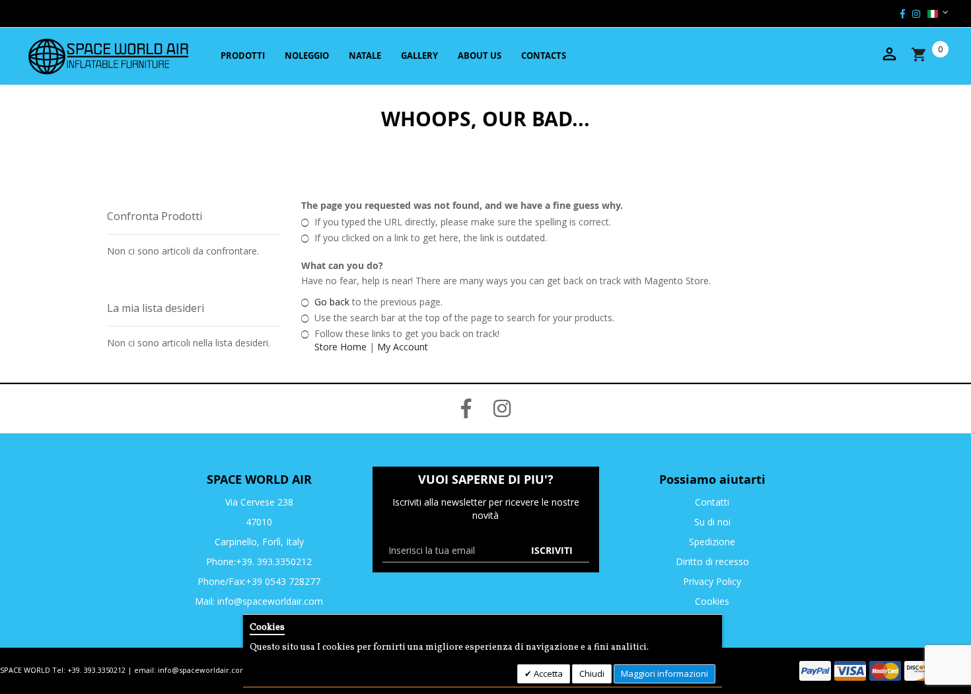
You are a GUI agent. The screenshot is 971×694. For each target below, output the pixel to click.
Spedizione (712, 541)
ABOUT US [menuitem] (479, 55)
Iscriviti (552, 550)
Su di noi (712, 522)
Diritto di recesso (712, 561)
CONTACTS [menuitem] (543, 55)
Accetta (547, 673)
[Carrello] (931, 54)
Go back (331, 301)
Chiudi (591, 673)
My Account (402, 346)
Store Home (340, 346)
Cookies (712, 601)
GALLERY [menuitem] (419, 55)
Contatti (712, 502)
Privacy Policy (712, 581)
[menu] (391, 55)
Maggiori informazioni (664, 673)
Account (889, 54)
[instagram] (916, 13)
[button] (932, 13)
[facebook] (902, 13)
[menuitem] (241, 55)
